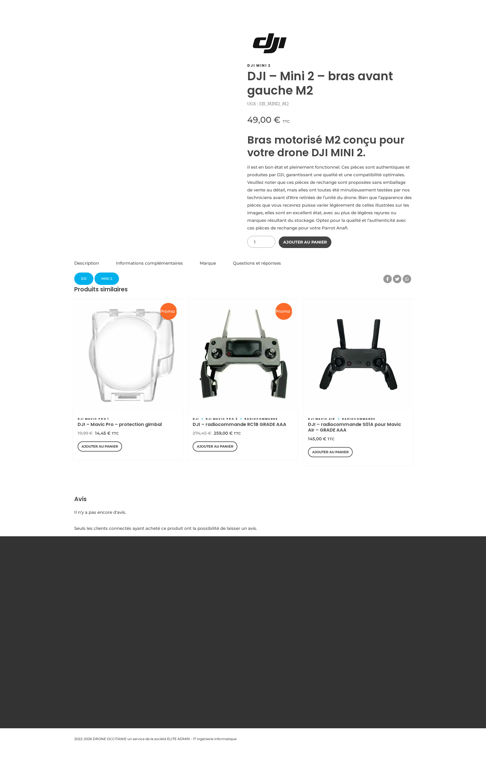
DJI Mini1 (238, 632)
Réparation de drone (178, 647)
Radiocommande (261, 419)
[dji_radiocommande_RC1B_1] (243, 354)
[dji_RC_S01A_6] (358, 354)
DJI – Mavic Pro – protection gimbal (120, 424)
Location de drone (176, 632)
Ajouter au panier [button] (100, 446)
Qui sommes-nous (177, 579)
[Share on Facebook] (387, 279)
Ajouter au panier (305, 242)
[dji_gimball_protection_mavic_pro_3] (127, 354)
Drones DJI (240, 579)
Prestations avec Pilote (180, 617)
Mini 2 (106, 278)
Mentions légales (175, 586)
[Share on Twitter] (397, 279)
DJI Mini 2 (259, 65)
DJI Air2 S (239, 685)
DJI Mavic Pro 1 (93, 419)
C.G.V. (166, 602)
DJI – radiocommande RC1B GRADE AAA (239, 424)
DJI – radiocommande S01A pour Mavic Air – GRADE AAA (354, 427)
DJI (84, 278)
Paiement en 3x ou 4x (179, 670)
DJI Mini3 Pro (242, 655)
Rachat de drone (175, 624)
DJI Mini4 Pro (242, 662)
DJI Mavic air (321, 419)
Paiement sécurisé (177, 640)
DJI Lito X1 (239, 678)
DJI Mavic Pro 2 (222, 419)
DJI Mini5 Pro (242, 670)
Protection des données (181, 594)
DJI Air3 (237, 693)
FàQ (164, 609)
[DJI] (269, 44)
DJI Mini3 (238, 647)
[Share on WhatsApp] (407, 279)
